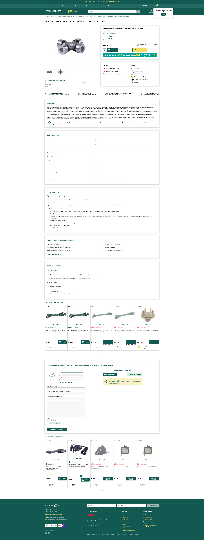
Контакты (97, 5)
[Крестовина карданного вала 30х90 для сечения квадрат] (72, 46)
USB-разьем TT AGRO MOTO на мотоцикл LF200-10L (100, 467)
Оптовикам (89, 5)
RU (144, 5)
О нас (46, 5)
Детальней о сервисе (54, 254)
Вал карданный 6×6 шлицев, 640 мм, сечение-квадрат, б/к (56, 331)
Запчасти (52, 16)
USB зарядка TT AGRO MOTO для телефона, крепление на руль (78, 465)
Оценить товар (51, 418)
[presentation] (101, 353)
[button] (101, 356)
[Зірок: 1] (103, 32)
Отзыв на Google (135, 375)
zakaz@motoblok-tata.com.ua (54, 514)
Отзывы (103, 5)
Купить (114, 50)
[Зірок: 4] (107, 32)
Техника (125, 519)
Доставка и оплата (55, 5)
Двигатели (126, 517)
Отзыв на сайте (109, 375)
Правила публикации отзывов (150, 526)
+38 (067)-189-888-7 (51, 509)
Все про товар (49, 21)
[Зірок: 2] (104, 32)
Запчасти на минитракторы (64, 16)
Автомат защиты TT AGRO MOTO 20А (147, 466)
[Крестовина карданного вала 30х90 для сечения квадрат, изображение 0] (50, 72)
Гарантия (96, 21)
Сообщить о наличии (108, 342)
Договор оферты (109, 534)
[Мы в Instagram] (46, 532)
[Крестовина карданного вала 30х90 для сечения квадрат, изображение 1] (61, 72)
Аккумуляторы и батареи (127, 527)
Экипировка (126, 522)
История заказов (149, 519)
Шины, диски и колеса (129, 530)
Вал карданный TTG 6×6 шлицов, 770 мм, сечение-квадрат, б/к (101, 331)
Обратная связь (149, 517)
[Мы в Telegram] (49, 532)
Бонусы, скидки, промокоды (149, 522)
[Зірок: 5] (108, 32)
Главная (47, 16)
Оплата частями (79, 5)
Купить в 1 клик (126, 50)
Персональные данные (151, 514)
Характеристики (80, 21)
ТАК (163, 14)
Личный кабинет (150, 5)
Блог (109, 5)
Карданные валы (93, 16)
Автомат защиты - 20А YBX (121, 466)
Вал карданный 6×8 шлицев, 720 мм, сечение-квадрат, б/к (124, 331)
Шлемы (125, 524)
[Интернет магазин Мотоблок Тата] (53, 11)
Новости (130, 534)
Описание (58, 21)
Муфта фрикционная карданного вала (147, 330)
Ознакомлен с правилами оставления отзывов (61, 425)
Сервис (115, 5)
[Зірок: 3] (105, 32)
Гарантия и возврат (67, 5)
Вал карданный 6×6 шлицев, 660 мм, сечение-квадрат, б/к (78, 331)
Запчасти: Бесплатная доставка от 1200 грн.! (102, 1)
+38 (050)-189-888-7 (51, 511)
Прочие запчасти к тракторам (80, 16)
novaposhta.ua (93, 274)
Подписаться (153, 505)
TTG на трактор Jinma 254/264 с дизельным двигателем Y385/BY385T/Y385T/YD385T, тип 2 (55, 468)
